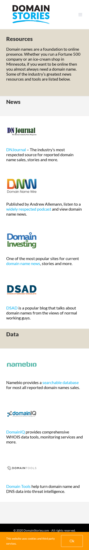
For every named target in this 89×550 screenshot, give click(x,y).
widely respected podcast (28, 208)
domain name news (23, 263)
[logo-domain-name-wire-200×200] (21, 172)
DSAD (12, 307)
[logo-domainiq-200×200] (21, 400)
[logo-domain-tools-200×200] (21, 454)
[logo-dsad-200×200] (21, 276)
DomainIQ (15, 431)
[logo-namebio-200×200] (21, 350)
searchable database (60, 382)
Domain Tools (18, 486)
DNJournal (16, 149)
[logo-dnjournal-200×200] (21, 117)
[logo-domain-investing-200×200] (21, 226)
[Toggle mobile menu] (80, 14)
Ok (72, 541)
